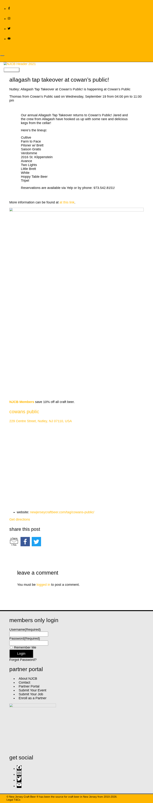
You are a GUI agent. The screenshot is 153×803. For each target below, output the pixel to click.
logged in (43, 585)
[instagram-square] (20, 774)
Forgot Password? (23, 660)
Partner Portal (28, 686)
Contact (23, 682)
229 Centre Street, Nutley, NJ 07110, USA (40, 421)
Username (25, 629)
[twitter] (9, 29)
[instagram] (9, 18)
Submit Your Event (31, 690)
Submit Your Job (30, 694)
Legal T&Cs (13, 799)
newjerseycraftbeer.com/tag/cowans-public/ (62, 512)
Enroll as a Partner (31, 698)
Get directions (19, 519)
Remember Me (25, 647)
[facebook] (20, 768)
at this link (67, 202)
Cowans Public (24, 411)
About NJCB (27, 678)
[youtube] (9, 39)
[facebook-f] (9, 8)
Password (24, 638)
